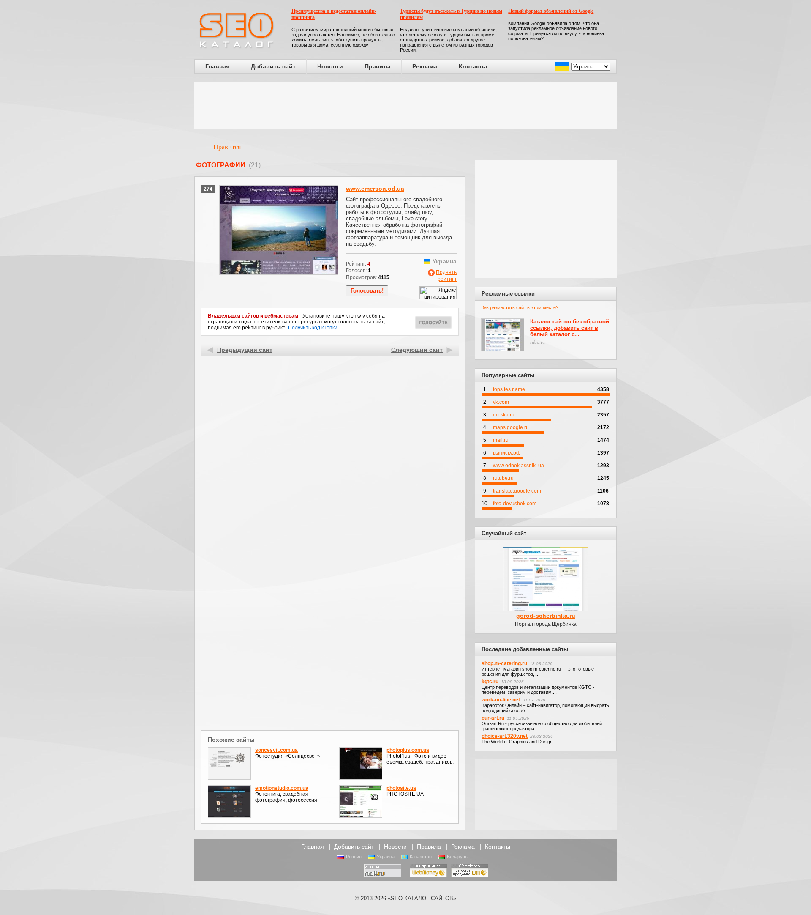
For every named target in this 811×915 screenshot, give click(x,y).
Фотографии (220, 165)
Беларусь (457, 856)
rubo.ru (537, 342)
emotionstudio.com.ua (281, 788)
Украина (386, 856)
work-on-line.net (501, 700)
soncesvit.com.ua (276, 750)
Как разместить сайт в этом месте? (520, 307)
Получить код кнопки (312, 328)
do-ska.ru (503, 415)
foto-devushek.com (514, 504)
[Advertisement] (405, 105)
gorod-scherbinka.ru (545, 615)
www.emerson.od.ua (375, 188)
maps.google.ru (511, 427)
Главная (217, 66)
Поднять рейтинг (446, 275)
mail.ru (501, 440)
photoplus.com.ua (407, 750)
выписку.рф (506, 453)
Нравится (227, 147)
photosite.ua (401, 788)
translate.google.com (517, 491)
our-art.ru (493, 718)
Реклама (424, 66)
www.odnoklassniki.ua (518, 465)
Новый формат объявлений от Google (550, 11)
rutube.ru (503, 478)
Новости (330, 66)
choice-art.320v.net (505, 736)
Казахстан (421, 856)
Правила (378, 66)
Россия (354, 856)
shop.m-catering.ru (504, 663)
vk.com (501, 402)
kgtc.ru (490, 682)
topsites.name (509, 389)
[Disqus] (330, 618)
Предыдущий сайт (244, 349)
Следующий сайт (417, 349)
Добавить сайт (273, 66)
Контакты (473, 66)
